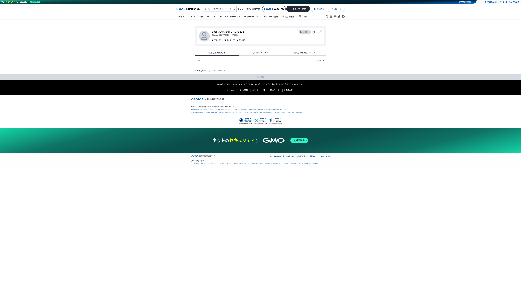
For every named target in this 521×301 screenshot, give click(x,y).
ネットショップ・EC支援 (216, 163)
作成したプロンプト (217, 52)
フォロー (306, 32)
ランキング (198, 16)
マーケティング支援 (256, 163)
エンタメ (305, 16)
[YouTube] (335, 16)
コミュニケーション (231, 16)
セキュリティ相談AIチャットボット (277, 109)
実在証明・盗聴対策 (197, 112)
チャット (241, 9)
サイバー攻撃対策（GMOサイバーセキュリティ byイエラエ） (225, 112)
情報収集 (276, 163)
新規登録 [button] (320, 9)
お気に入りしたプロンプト (304, 52)
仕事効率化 (289, 16)
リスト (212, 16)
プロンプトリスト (260, 52)
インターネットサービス (198, 163)
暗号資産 (293, 163)
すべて (183, 16)
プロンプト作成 (299, 9)
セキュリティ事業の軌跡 (294, 112)
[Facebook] (343, 16)
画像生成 (256, 9)
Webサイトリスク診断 (256, 109)
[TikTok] (339, 16)
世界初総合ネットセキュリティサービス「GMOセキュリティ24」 (211, 109)
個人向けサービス (304, 163)
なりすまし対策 (280, 112)
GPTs (248, 9)
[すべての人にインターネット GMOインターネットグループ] (502, 2)
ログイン (337, 9)
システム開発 (272, 16)
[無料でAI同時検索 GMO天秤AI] (274, 9)
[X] (327, 16)
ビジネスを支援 (232, 163)
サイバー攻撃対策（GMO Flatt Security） (259, 112)
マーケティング (253, 16)
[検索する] (233, 9)
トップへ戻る (260, 77)
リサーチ (268, 163)
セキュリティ (243, 163)
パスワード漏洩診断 (240, 109)
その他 (315, 163)
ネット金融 (284, 163)
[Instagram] (331, 16)
